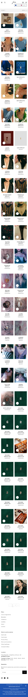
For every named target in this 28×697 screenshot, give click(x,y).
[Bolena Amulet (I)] (7, 563)
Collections (3, 619)
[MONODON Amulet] (21, 281)
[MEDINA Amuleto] (21, 20)
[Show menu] (2, 2)
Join (24, 672)
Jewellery (3, 621)
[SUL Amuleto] (21, 67)
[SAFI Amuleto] (21, 91)
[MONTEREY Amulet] (21, 209)
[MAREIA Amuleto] (7, 91)
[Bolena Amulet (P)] (21, 492)
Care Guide (4, 637)
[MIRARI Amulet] (21, 375)
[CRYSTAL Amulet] (21, 162)
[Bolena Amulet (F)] (21, 563)
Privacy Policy (4, 639)
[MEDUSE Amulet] (21, 351)
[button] (20, 5)
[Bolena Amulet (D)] (7, 445)
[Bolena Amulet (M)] (21, 398)
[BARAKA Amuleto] (7, 67)
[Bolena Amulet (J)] (21, 540)
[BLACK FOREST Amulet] (7, 185)
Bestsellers (3, 617)
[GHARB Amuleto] (7, 44)
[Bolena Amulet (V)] (7, 469)
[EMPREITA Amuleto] (21, 44)
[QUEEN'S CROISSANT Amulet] (21, 256)
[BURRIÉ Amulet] (7, 328)
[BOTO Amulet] (7, 398)
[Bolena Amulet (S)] (7, 492)
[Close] (26, 686)
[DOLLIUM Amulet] (7, 375)
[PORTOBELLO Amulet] (21, 232)
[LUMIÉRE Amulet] (7, 351)
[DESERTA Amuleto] (21, 115)
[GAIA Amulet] (21, 138)
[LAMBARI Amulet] (21, 328)
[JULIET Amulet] (7, 138)
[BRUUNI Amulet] (7, 281)
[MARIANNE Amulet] (7, 209)
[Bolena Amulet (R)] (7, 516)
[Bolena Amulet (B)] (21, 587)
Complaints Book (5, 646)
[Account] (23, 2)
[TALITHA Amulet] (7, 232)
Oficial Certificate (5, 644)
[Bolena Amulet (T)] (21, 469)
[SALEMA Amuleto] (7, 115)
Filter (2, 10)
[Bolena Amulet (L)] (7, 540)
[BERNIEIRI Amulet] (7, 256)
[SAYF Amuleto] (7, 20)
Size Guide (3, 634)
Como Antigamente (6, 614)
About (2, 624)
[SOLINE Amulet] (7, 304)
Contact (3, 626)
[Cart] (26, 2)
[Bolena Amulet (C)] (7, 587)
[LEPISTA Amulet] (7, 162)
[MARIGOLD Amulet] (21, 185)
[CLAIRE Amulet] (21, 304)
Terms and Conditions (6, 642)
